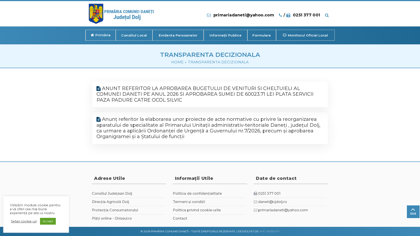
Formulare (261, 35)
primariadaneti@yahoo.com (244, 15)
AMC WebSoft (269, 231)
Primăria (102, 35)
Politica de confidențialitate (197, 193)
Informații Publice (226, 35)
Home (177, 62)
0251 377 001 (306, 15)
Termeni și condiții (189, 202)
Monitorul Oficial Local (308, 35)
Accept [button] (48, 221)
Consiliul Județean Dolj (112, 193)
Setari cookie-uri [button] (24, 221)
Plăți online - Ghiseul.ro (112, 218)
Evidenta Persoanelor (178, 35)
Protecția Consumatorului (115, 210)
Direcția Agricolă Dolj (110, 202)
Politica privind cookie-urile (197, 210)
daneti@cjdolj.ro (272, 202)
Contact (180, 218)
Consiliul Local (134, 35)
